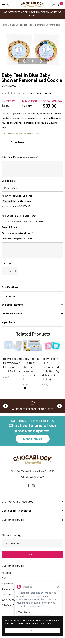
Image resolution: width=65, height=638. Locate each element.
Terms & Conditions (11, 589)
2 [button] (30, 388)
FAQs (4, 578)
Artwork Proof (9, 227)
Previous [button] (23, 60)
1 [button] (32, 61)
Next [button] (41, 60)
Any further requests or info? (17, 238)
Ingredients (7, 583)
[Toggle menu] (3, 4)
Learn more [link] (45, 623)
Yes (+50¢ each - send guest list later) (24, 221)
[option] (32, 49)
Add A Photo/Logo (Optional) (17, 195)
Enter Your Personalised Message (20, 157)
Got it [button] (32, 630)
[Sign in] (54, 4)
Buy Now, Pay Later (11, 599)
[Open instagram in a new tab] (34, 486)
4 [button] (40, 388)
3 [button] (35, 388)
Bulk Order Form (10, 605)
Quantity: (7, 263)
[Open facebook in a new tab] (28, 486)
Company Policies (10, 594)
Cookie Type (9, 180)
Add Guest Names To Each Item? (19, 215)
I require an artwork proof (19, 233)
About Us (6, 572)
